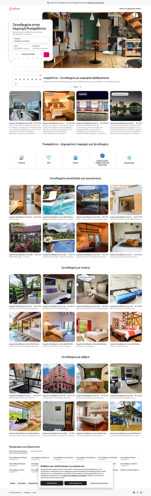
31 (16, 84)
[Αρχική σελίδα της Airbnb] (14, 8)
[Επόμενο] (80, 87)
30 (40, 79)
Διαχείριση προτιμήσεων (99, 483)
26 (24, 79)
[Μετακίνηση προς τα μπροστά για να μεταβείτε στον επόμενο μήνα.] (40, 54)
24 (16, 79)
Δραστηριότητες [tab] (36, 451)
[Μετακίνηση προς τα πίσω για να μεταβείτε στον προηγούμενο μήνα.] (16, 54)
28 (32, 79)
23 (40, 75)
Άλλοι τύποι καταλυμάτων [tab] (18, 451)
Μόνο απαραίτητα (75, 483)
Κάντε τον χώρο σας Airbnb (130, 9)
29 (36, 79)
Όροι (34, 492)
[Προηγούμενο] (70, 87)
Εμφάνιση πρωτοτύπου (95, 3)
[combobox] (31, 41)
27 (28, 79)
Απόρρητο (27, 492)
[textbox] (21, 48)
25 (20, 79)
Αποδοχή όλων (52, 483)
